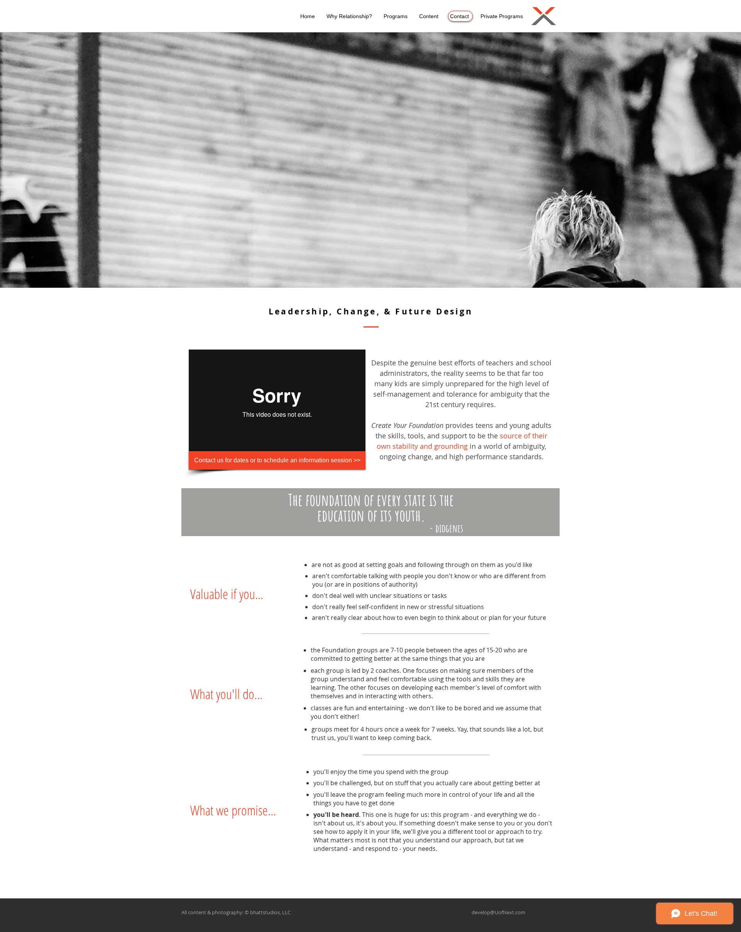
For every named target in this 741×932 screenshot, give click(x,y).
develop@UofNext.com (498, 912)
